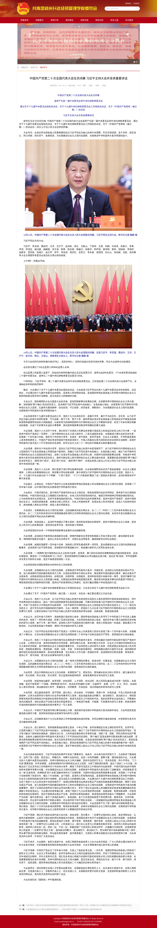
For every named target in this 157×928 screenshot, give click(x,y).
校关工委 (114, 20)
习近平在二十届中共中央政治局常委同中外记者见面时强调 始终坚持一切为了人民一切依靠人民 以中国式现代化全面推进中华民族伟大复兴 (79, 905)
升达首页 (136, 3)
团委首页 (24, 20)
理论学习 (43, 67)
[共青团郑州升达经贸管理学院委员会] (57, 8)
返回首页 (128, 3)
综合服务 (129, 20)
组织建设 (69, 20)
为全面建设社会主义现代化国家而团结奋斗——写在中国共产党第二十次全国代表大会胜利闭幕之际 (64, 909)
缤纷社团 (99, 20)
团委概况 (39, 20)
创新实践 (84, 20)
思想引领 (54, 20)
